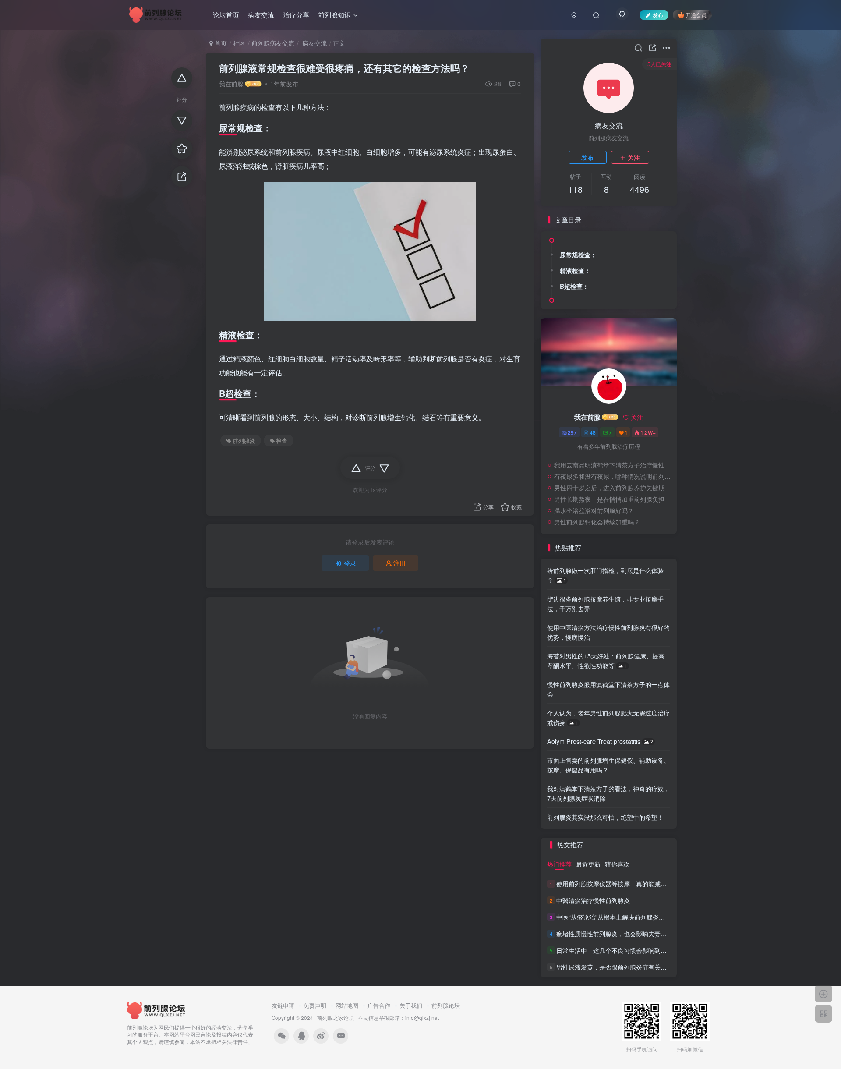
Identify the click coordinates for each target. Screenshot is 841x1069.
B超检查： (574, 286)
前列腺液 (244, 441)
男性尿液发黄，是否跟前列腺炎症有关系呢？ (617, 967)
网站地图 (347, 1005)
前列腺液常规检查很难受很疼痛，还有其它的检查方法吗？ (344, 68)
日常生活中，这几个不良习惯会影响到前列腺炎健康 (626, 950)
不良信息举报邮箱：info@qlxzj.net (398, 1017)
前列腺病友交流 (272, 43)
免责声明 (315, 1005)
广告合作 (378, 1005)
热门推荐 (559, 864)
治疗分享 (296, 14)
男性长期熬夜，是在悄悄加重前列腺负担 (609, 499)
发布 (587, 157)
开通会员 (696, 14)
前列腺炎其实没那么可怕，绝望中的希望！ (605, 816)
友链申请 (283, 1005)
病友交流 (261, 14)
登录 (350, 563)
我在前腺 (231, 83)
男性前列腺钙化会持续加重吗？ (597, 521)
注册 (399, 563)
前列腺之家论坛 (335, 1017)
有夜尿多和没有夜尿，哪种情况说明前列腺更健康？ (613, 476)
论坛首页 (226, 14)
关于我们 (410, 1005)
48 (593, 432)
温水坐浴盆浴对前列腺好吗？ (594, 510)
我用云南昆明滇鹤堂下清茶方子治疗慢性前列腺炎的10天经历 (613, 464)
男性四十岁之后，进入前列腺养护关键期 (609, 487)
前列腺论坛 (445, 1005)
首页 (220, 43)
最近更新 (588, 864)
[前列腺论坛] (156, 1009)
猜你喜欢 (617, 864)
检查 (281, 441)
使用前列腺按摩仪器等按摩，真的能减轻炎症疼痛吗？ (629, 883)
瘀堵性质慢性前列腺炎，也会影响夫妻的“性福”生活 (626, 933)
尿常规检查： (578, 254)
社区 (239, 43)
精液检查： (575, 270)
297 (572, 432)
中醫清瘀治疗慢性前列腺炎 (593, 900)
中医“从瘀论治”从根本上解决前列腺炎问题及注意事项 (629, 917)
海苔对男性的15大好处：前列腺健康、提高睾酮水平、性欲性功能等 (605, 660)
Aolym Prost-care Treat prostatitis (600, 741)
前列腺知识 (334, 14)
